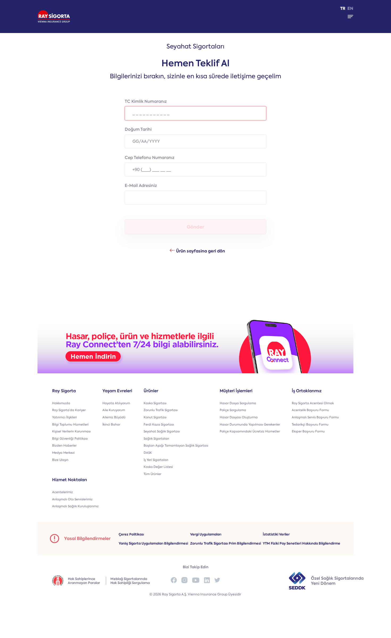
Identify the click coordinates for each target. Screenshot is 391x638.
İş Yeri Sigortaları (156, 460)
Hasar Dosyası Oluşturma (239, 417)
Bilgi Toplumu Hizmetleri (70, 425)
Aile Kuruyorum (113, 410)
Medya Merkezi (63, 453)
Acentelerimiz (62, 492)
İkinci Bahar (111, 425)
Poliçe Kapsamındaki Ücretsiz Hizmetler (250, 431)
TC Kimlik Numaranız (146, 102)
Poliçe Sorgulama (233, 410)
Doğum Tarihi (138, 130)
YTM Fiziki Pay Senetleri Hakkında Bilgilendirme (301, 543)
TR (342, 8)
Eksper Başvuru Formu (308, 431)
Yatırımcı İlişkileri (64, 417)
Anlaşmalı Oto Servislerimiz (72, 499)
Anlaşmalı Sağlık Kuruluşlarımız (75, 506)
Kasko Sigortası (155, 403)
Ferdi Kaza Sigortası (159, 425)
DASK (148, 453)
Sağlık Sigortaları (156, 439)
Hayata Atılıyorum (116, 403)
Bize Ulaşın (60, 460)
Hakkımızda (61, 403)
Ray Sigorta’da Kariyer (69, 410)
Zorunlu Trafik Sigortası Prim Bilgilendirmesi (225, 543)
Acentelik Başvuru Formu (310, 410)
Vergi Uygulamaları (205, 534)
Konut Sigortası (155, 417)
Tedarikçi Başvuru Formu (310, 425)
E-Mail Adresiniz (141, 186)
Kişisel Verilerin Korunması (71, 431)
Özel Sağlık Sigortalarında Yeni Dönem (337, 580)
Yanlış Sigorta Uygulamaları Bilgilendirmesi (153, 543)
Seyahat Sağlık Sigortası (162, 431)
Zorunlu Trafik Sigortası (161, 410)
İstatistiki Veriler (276, 534)
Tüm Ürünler (152, 474)
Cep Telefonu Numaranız (149, 158)
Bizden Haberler (64, 446)
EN (350, 8)
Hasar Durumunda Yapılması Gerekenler (250, 425)
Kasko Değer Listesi (158, 467)
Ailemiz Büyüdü (114, 417)
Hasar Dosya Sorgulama (238, 403)
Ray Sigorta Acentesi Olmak (313, 403)
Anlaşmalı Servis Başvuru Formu (315, 417)
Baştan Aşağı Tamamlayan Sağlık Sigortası (176, 446)
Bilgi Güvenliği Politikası (70, 439)
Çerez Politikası (131, 534)
